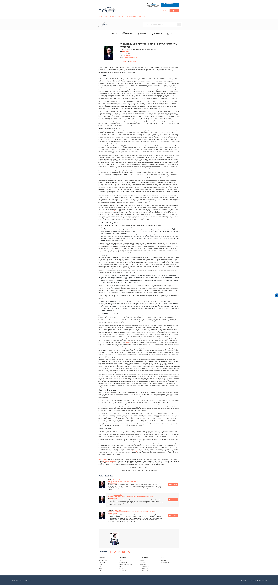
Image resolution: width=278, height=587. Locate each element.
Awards (121, 568)
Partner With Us (144, 570)
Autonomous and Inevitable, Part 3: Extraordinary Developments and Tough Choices (132, 512)
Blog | (17, 580)
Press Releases (123, 562)
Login (164, 11)
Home (100, 16)
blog (171, 33)
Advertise (142, 562)
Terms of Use (164, 560)
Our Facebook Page (144, 566)
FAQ (120, 566)
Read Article (173, 484)
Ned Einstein (126, 52)
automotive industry (131, 451)
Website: (128, 57)
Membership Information (125, 564)
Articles (142, 33)
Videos (100, 568)
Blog (100, 570)
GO (179, 24)
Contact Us (27, 580)
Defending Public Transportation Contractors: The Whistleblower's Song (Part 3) (130, 496)
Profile (125, 61)
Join (174, 11)
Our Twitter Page (144, 568)
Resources (157, 33)
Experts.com (133, 61)
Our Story (121, 560)
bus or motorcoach (109, 211)
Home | (12, 580)
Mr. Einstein (127, 55)
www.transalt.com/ (131, 57)
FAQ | (21, 580)
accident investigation (109, 461)
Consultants (102, 562)
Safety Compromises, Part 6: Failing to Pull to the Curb (123, 481)
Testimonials (122, 570)
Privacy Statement (165, 562)
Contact (142, 560)
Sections (112, 33)
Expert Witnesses (103, 560)
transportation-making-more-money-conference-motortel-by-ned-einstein (128, 16)
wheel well (128, 342)
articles (106, 16)
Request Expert (143, 564)
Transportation (117, 480)
